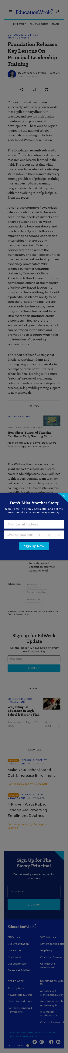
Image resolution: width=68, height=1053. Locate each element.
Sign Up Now (34, 546)
